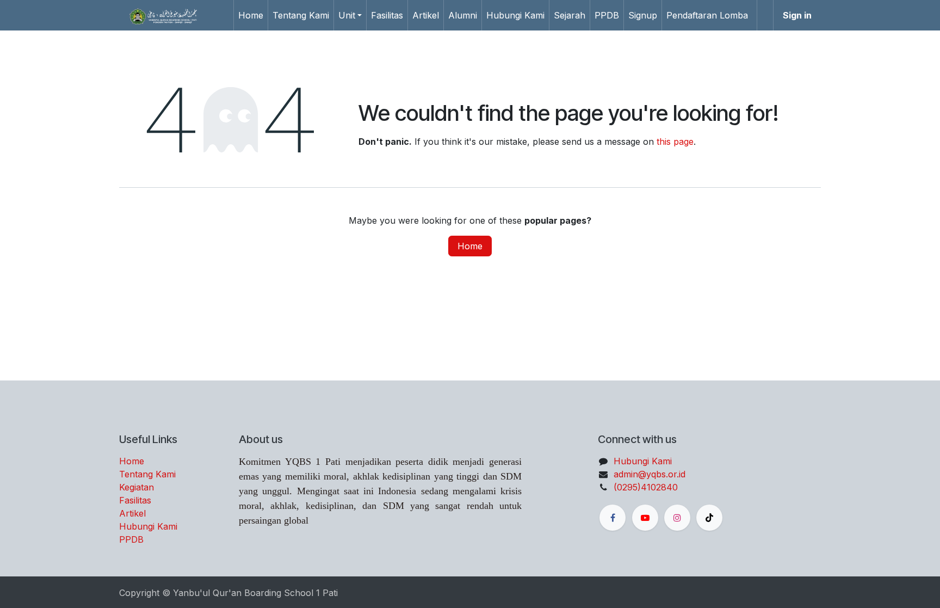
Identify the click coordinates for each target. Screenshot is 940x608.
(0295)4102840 (646, 487)
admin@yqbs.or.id (649, 474)
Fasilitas (135, 500)
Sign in (797, 15)
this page (675, 141)
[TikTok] (709, 518)
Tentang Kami (147, 474)
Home (470, 246)
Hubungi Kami (148, 526)
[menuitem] (251, 15)
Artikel (132, 513)
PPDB (131, 539)
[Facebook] (612, 518)
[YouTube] (645, 518)
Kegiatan (136, 487)
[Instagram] (677, 518)
